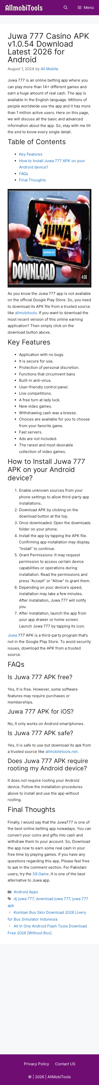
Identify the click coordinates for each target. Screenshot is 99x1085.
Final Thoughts (32, 180)
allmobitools (26, 312)
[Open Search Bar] (66, 7)
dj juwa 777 (24, 898)
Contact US (65, 1063)
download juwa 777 (53, 898)
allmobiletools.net (61, 751)
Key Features (30, 154)
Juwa (12, 635)
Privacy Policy (36, 1063)
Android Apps (26, 891)
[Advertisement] (49, 995)
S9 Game (40, 873)
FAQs (23, 173)
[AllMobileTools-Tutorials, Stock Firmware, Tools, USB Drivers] (25, 7)
